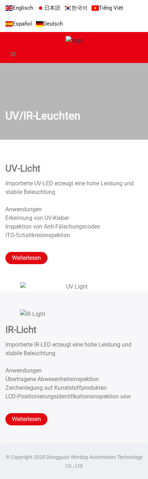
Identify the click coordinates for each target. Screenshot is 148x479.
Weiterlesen (26, 257)
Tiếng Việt (111, 8)
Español (22, 24)
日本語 (52, 8)
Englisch (23, 8)
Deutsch (53, 24)
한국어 (79, 8)
